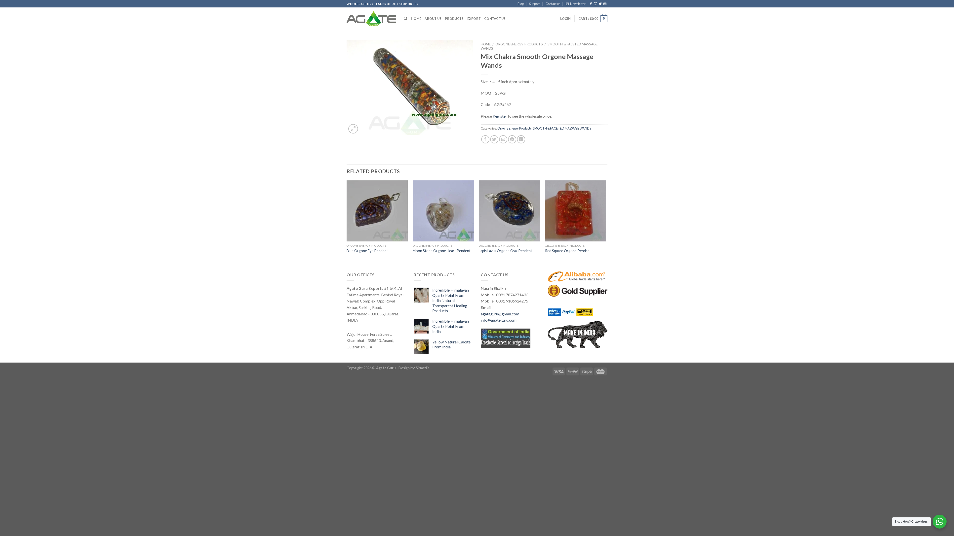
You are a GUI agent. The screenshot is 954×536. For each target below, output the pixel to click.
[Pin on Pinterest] (512, 139)
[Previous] (347, 222)
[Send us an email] (604, 4)
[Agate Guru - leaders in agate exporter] (371, 18)
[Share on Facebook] (485, 139)
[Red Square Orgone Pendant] (575, 211)
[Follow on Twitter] (600, 4)
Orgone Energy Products (519, 44)
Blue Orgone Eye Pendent (367, 251)
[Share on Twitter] (494, 139)
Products (454, 19)
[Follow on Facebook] (590, 4)
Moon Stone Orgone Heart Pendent (442, 251)
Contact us (553, 4)
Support (534, 4)
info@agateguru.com (499, 320)
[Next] (606, 222)
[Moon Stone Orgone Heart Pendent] (443, 211)
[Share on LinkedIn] (521, 139)
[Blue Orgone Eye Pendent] (377, 211)
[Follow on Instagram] (595, 4)
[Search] (405, 18)
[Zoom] (353, 129)
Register (500, 116)
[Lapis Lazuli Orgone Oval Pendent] (509, 211)
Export (474, 19)
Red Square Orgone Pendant (568, 251)
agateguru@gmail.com (500, 313)
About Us (433, 19)
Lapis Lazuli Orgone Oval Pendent (505, 251)
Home (416, 19)
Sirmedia (422, 368)
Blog (520, 4)
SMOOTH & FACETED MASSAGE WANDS (562, 128)
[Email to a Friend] (503, 139)
